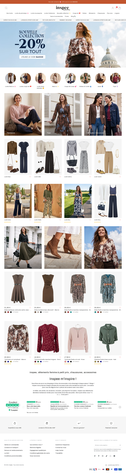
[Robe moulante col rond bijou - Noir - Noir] (41, 312)
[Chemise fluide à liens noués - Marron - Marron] (98, 362)
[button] (6, 8)
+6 (76, 361)
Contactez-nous (60, 447)
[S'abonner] (121, 445)
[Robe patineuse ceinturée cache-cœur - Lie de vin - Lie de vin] (8, 312)
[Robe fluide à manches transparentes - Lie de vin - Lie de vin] (68, 312)
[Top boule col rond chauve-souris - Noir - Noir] (71, 362)
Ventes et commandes (11, 444)
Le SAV (6, 453)
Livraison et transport (11, 447)
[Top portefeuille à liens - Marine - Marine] (41, 362)
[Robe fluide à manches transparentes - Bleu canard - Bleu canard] (71, 312)
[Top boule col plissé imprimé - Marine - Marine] (8, 362)
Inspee (11, 465)
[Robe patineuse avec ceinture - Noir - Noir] (11, 312)
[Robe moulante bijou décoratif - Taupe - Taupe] (38, 312)
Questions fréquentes (62, 444)
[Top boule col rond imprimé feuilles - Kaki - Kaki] (11, 362)
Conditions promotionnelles (13, 456)
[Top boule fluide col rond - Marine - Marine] (68, 362)
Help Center (59, 450)
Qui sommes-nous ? (36, 444)
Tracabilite (59, 453)
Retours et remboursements (13, 450)
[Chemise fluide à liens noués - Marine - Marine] (101, 362)
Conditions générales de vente (40, 453)
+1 (15, 312)
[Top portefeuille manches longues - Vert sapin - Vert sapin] (38, 362)
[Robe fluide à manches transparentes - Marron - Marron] (101, 312)
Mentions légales (35, 447)
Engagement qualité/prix (38, 450)
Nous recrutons (35, 456)
